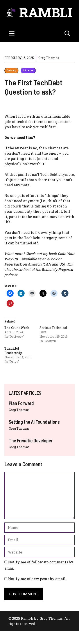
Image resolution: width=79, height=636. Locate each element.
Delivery (11, 70)
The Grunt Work (16, 328)
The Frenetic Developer (30, 440)
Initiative (28, 70)
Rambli (45, 12)
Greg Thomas (19, 410)
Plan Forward (21, 403)
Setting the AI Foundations (34, 422)
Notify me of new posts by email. (37, 578)
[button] (67, 33)
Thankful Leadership (13, 350)
